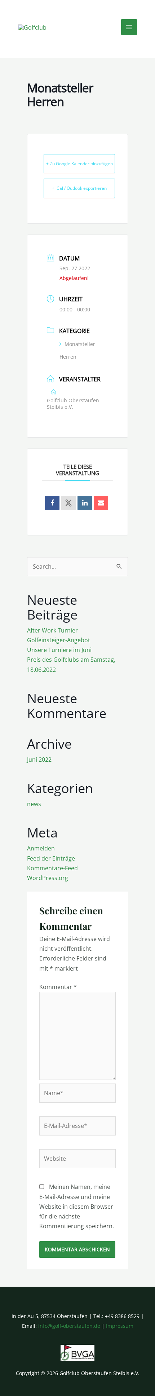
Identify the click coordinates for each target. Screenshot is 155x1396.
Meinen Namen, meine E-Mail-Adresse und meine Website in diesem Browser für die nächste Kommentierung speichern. (76, 1206)
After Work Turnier (52, 630)
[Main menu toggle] (129, 27)
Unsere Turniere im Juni (59, 650)
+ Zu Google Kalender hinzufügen (79, 164)
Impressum (119, 1325)
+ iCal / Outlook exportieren (79, 188)
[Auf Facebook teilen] (52, 503)
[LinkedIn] (85, 503)
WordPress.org (47, 878)
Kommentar (58, 987)
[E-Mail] (101, 503)
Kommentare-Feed (52, 868)
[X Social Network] (68, 503)
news (34, 804)
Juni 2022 (39, 759)
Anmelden (41, 848)
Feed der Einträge (51, 858)
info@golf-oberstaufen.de (69, 1325)
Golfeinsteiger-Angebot (58, 640)
